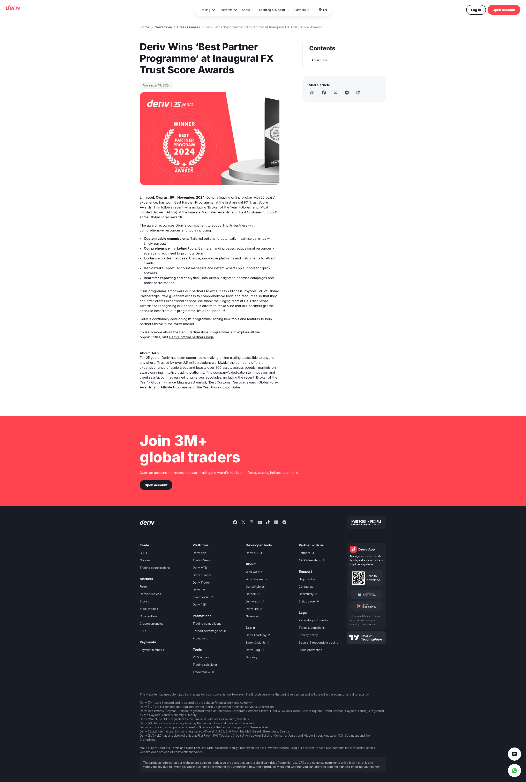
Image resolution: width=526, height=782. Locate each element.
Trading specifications (155, 567)
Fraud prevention (310, 650)
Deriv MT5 (200, 567)
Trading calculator (205, 664)
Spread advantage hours (210, 631)
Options (145, 560)
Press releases (188, 27)
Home (144, 27)
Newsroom (163, 27)
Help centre (307, 579)
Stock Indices (149, 608)
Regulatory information (314, 620)
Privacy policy (308, 635)
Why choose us (256, 579)
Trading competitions (207, 623)
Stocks (144, 601)
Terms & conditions (312, 627)
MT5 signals (201, 657)
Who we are (254, 572)
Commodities (148, 616)
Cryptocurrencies (151, 623)
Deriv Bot (199, 590)
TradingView (201, 560)
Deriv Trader (201, 582)
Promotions (200, 638)
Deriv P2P (199, 604)
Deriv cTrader (202, 575)
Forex (144, 586)
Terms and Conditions (186, 748)
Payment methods (152, 650)
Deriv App (199, 553)
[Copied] (312, 92)
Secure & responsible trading (318, 642)
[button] (207, 10)
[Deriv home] (13, 8)
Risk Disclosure (217, 748)
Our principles (255, 586)
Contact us (306, 586)
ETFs (143, 631)
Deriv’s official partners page (191, 337)
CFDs (143, 553)
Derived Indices (150, 594)
